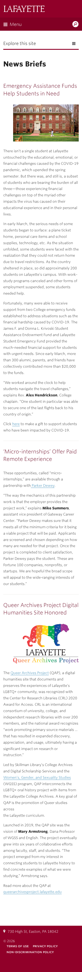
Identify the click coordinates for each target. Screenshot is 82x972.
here (16, 424)
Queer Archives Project (29, 673)
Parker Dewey (42, 485)
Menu (16, 24)
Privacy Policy (45, 946)
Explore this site (19, 43)
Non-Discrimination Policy (30, 952)
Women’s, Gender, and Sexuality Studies (37, 777)
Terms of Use (18, 946)
